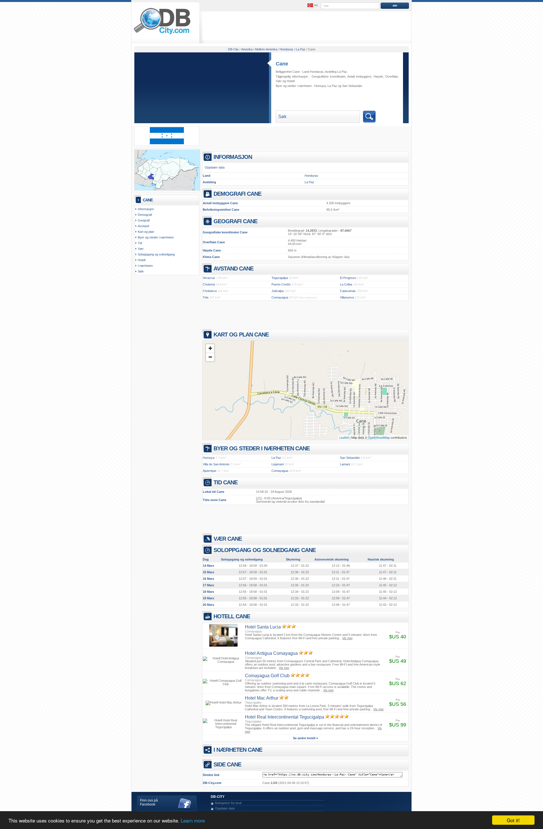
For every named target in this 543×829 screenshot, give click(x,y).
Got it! (513, 820)
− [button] (210, 357)
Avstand (143, 226)
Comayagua (280, 297)
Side (141, 271)
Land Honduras (313, 71)
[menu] (312, 5)
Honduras (311, 175)
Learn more (193, 820)
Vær (279, 81)
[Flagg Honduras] (167, 143)
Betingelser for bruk (228, 803)
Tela (205, 297)
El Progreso (348, 278)
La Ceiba (346, 284)
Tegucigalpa (280, 278)
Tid (140, 243)
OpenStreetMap (379, 437)
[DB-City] (162, 34)
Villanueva (347, 297)
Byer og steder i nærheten (156, 237)
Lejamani (278, 464)
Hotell (290, 81)
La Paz (332, 86)
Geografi (144, 220)
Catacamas (348, 291)
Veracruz (209, 278)
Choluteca (210, 291)
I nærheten (145, 265)
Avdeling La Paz (336, 71)
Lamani (345, 464)
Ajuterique (209, 470)
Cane (282, 64)
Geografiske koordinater (328, 76)
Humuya (320, 86)
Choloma (209, 284)
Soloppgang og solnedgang (156, 254)
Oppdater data (215, 167)
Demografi (145, 214)
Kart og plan (146, 231)
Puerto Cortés (281, 284)
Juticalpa (278, 291)
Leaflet (344, 437)
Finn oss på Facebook (149, 802)
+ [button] (210, 348)
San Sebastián (352, 86)
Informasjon (146, 209)
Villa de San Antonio (216, 464)
